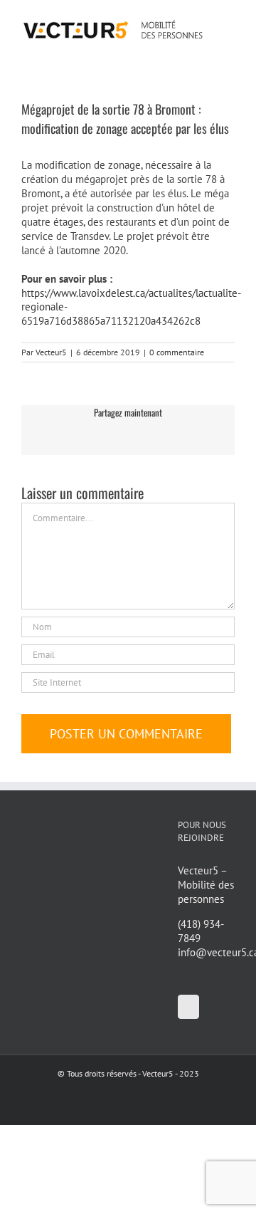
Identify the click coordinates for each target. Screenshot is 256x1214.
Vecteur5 (51, 352)
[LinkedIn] (188, 1007)
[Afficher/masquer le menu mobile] (229, 21)
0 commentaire (176, 352)
